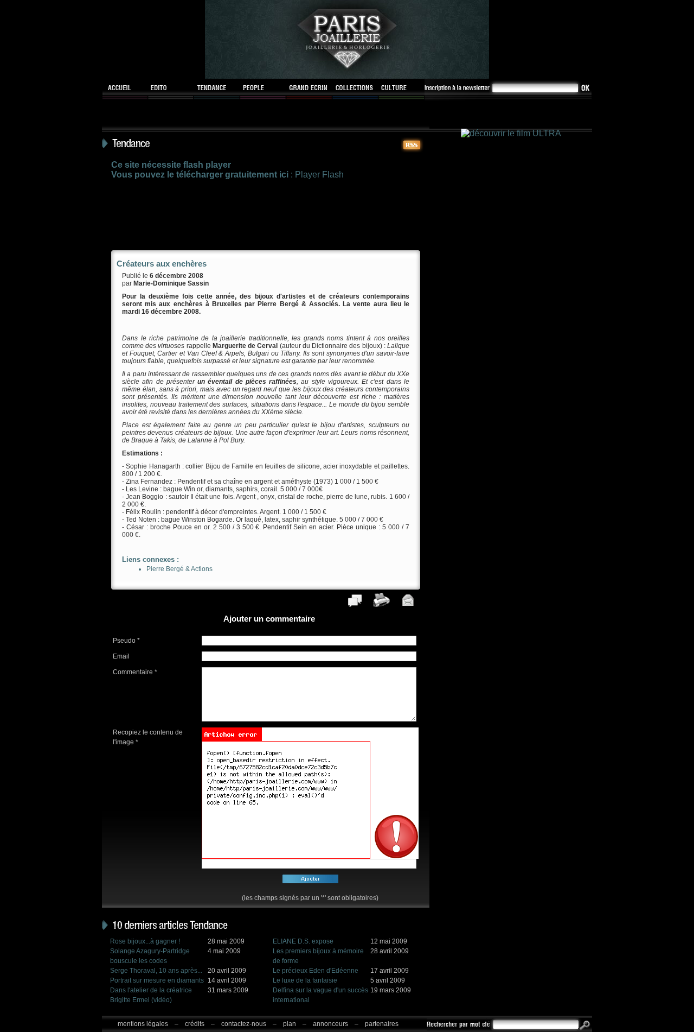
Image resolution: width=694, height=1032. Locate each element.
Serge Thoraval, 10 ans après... (156, 970)
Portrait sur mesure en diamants (157, 980)
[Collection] (355, 89)
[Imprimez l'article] (381, 605)
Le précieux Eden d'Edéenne (315, 970)
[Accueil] (125, 89)
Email (121, 656)
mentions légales (143, 1024)
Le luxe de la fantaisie (305, 980)
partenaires (382, 1024)
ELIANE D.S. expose (303, 941)
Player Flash (319, 174)
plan (289, 1024)
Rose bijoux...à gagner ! (145, 941)
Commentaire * (135, 672)
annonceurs (330, 1024)
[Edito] (171, 89)
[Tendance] (217, 89)
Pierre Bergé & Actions (179, 569)
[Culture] (401, 89)
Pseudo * (126, 640)
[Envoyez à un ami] (408, 605)
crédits (194, 1024)
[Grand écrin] (309, 89)
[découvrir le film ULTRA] (511, 133)
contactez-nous (243, 1024)
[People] (263, 89)
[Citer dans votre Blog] (355, 605)
